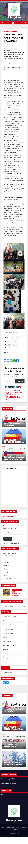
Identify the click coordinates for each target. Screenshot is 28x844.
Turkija (6, 572)
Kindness (5, 637)
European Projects (8, 740)
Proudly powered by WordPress (9, 827)
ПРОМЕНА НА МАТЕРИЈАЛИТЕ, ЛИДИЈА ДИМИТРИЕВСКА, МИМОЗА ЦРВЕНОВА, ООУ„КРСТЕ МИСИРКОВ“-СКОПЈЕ (9, 395)
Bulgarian (7, 569)
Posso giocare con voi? (10, 645)
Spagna (6, 565)
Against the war (7, 662)
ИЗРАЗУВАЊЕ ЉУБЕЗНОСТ (18, 391)
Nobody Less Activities (13, 725)
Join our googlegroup (14, 833)
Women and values (8, 621)
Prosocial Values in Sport (10, 625)
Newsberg (24, 827)
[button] (22, 23)
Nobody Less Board (16, 589)
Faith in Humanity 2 (9, 633)
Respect (5, 649)
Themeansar (15, 829)
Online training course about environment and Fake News (14, 459)
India (5, 575)
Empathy (5, 654)
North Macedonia (9, 31)
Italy (5, 559)
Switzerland (7, 578)
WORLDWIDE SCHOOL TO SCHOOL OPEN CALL (13, 442)
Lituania (6, 562)
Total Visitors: (5, 783)
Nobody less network (9, 553)
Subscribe (20, 381)
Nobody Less (14, 17)
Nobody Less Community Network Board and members (18, 596)
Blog (16, 31)
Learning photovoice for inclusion (13, 424)
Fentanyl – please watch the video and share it (13, 764)
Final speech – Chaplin (9, 617)
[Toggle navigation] (13, 23)
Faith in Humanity (8, 629)
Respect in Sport (8, 641)
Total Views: (5, 779)
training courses (8, 707)
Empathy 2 (6, 658)
